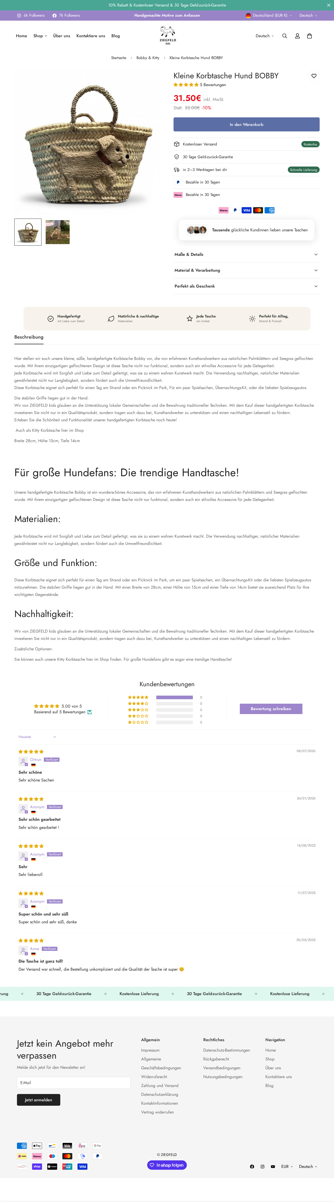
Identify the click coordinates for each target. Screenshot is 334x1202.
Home (21, 36)
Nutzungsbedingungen (222, 1077)
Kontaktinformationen (159, 1103)
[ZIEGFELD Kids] (167, 36)
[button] (187, 85)
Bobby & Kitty (147, 58)
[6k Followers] (262, 1167)
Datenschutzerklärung (159, 1094)
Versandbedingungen (221, 1068)
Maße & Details (189, 254)
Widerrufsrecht (154, 1077)
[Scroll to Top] (324, 1174)
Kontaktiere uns (90, 36)
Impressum (150, 1050)
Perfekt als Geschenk (195, 286)
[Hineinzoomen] (149, 80)
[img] (31, 752)
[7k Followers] (252, 1167)
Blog (115, 36)
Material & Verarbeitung (197, 270)
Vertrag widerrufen (157, 1112)
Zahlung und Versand (159, 1086)
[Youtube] (273, 1167)
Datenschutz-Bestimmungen (226, 1050)
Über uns (61, 36)
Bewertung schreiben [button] (271, 709)
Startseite (118, 58)
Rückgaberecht (216, 1059)
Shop (38, 36)
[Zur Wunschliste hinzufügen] (314, 76)
